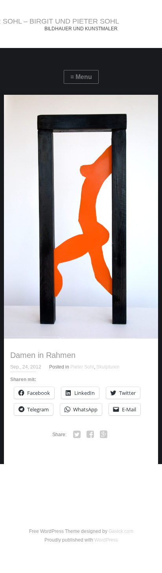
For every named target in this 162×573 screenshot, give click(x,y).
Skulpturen (108, 367)
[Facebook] (90, 434)
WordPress (106, 540)
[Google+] (103, 434)
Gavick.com (121, 531)
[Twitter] (76, 434)
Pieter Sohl (82, 367)
